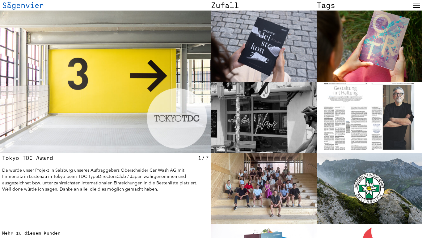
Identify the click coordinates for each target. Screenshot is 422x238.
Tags (326, 5)
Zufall (225, 5)
